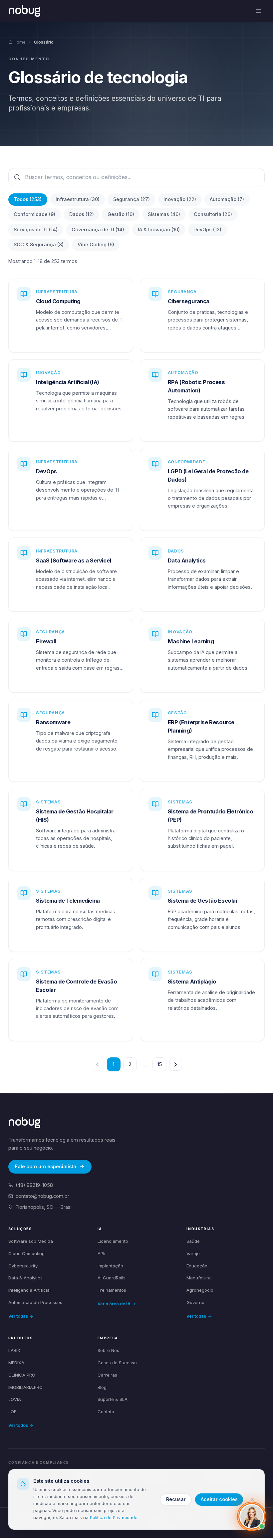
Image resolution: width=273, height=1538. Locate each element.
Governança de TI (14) (98, 229)
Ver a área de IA (114, 1303)
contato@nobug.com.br (42, 1196)
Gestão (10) (121, 214)
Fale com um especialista (45, 1166)
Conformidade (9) (34, 214)
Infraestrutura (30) (78, 199)
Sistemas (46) (164, 214)
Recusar (176, 1499)
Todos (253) (28, 199)
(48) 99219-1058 (34, 1185)
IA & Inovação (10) (159, 229)
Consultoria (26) (213, 214)
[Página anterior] (97, 1064)
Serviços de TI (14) (36, 229)
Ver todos (18, 1425)
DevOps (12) (207, 229)
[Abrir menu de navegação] (258, 11)
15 (159, 1064)
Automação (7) (227, 199)
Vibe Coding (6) (96, 244)
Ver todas (18, 1316)
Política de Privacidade (113, 1517)
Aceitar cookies (219, 1499)
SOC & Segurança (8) (39, 244)
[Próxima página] (175, 1064)
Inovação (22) (179, 199)
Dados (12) (81, 214)
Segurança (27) (131, 199)
